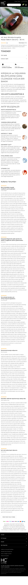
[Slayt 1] (13, 33)
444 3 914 (25, 1)
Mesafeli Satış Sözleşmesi (6, 551)
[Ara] (8, 4)
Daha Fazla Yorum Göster (9, 517)
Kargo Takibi (17, 1)
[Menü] (26, 5)
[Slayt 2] (14, 33)
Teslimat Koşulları (5, 555)
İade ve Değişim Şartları (6, 553)
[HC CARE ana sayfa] (4, 3)
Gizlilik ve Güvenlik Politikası (7, 549)
